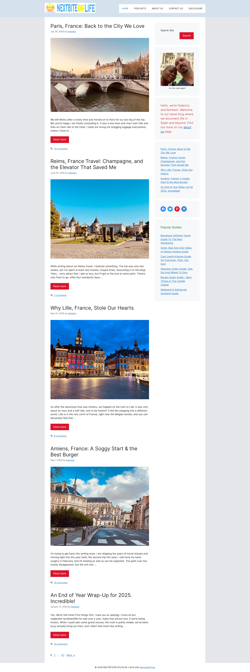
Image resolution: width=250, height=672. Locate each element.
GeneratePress (147, 667)
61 (63, 655)
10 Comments (61, 644)
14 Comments (61, 582)
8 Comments (60, 436)
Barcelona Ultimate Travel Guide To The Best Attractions (176, 239)
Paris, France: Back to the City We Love (97, 26)
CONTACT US (176, 8)
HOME (125, 8)
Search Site (167, 30)
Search (187, 35)
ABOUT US (157, 8)
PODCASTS (140, 8)
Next (71, 655)
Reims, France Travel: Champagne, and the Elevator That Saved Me (96, 164)
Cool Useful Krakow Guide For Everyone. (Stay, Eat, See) (176, 260)
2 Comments (60, 295)
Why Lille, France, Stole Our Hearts (92, 308)
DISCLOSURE (195, 8)
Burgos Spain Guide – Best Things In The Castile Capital (176, 281)
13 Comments (61, 148)
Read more (59, 139)
